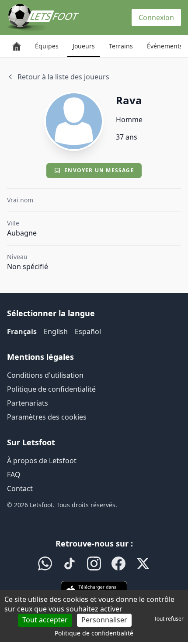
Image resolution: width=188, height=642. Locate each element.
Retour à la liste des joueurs (63, 77)
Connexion (156, 17)
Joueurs (84, 46)
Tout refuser (169, 618)
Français (22, 331)
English (56, 331)
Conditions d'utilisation (45, 375)
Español (88, 331)
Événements (165, 46)
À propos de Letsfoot (42, 460)
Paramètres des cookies (47, 417)
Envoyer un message (99, 170)
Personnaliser (104, 620)
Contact (20, 488)
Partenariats (27, 403)
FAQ (14, 474)
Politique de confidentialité (51, 389)
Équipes (47, 46)
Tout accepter (45, 620)
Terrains (121, 46)
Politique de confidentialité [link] (94, 633)
